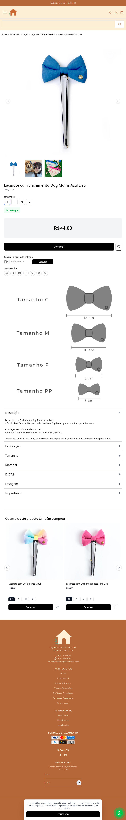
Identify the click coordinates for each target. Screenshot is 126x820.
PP (7, 201)
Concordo (63, 814)
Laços (25, 34)
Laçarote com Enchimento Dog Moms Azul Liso (62, 34)
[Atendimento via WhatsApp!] (119, 813)
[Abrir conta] (116, 12)
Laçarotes (35, 34)
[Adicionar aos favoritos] (57, 607)
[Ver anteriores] (7, 568)
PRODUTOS (15, 34)
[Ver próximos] (118, 568)
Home (4, 34)
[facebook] (60, 755)
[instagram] (65, 755)
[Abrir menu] (4, 12)
